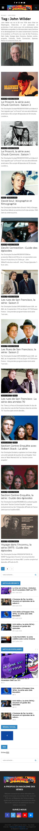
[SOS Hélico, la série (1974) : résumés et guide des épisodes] (6, 627)
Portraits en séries (12, 197)
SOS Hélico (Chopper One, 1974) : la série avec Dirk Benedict (23, 614)
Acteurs (4, 197)
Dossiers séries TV (6, 395)
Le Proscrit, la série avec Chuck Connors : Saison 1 (15, 153)
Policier (15, 395)
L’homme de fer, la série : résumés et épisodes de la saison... (23, 715)
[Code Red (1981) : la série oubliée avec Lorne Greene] (6, 639)
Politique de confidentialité (17, 827)
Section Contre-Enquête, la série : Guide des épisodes (17, 497)
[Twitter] (13, 815)
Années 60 (4, 98)
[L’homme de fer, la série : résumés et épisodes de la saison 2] (6, 602)
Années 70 (4, 296)
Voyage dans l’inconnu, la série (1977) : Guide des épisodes (16, 547)
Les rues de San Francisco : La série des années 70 (19, 400)
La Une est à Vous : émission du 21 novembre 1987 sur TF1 (24, 589)
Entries (5, 752)
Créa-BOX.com (23, 829)
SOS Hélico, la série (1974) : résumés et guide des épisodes (23, 626)
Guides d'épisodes (13, 98)
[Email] (30, 815)
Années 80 (4, 244)
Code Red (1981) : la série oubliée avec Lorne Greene (23, 638)
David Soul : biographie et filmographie (16, 202)
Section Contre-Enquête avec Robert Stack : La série (18, 447)
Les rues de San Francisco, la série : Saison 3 (18, 301)
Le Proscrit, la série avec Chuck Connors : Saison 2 (16, 104)
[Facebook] (7, 815)
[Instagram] (19, 815)
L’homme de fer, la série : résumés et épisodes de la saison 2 (23, 601)
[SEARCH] (35, 575)
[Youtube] (24, 815)
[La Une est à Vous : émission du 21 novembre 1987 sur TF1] (6, 590)
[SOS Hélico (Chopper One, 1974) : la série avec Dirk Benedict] (6, 614)
